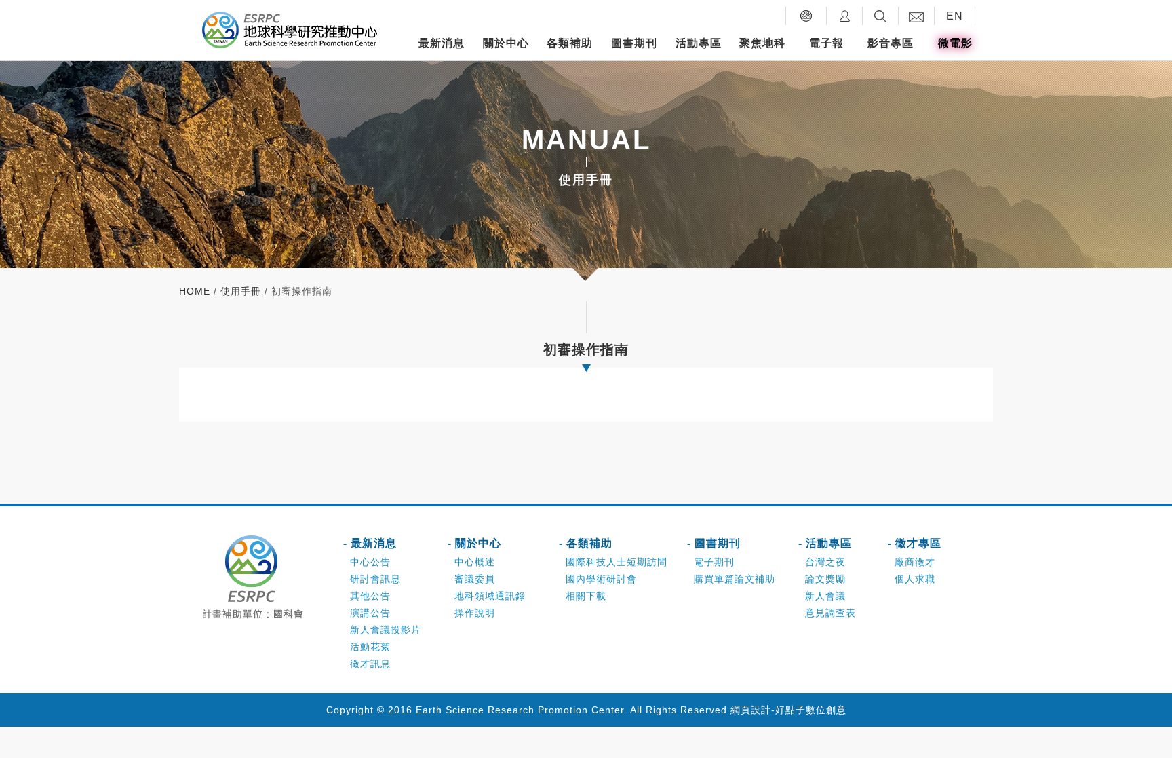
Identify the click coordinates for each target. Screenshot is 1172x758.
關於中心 (506, 43)
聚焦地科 (762, 43)
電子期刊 (714, 561)
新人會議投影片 (385, 629)
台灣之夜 (825, 561)
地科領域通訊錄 (490, 595)
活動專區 (699, 43)
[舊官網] (806, 16)
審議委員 (474, 578)
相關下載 (586, 595)
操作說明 (474, 612)
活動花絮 (370, 646)
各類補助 (570, 43)
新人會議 (825, 595)
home (194, 291)
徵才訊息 (370, 663)
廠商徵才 (915, 561)
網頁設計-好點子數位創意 (788, 709)
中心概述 (474, 561)
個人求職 (915, 578)
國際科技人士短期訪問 (616, 561)
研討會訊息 (375, 578)
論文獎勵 (825, 578)
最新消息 (441, 43)
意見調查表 (830, 612)
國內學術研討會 (601, 578)
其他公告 (370, 595)
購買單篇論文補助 (734, 578)
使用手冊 (240, 291)
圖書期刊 (634, 43)
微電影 (955, 43)
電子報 (826, 43)
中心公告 (370, 561)
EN (954, 16)
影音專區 (890, 43)
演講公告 (370, 612)
